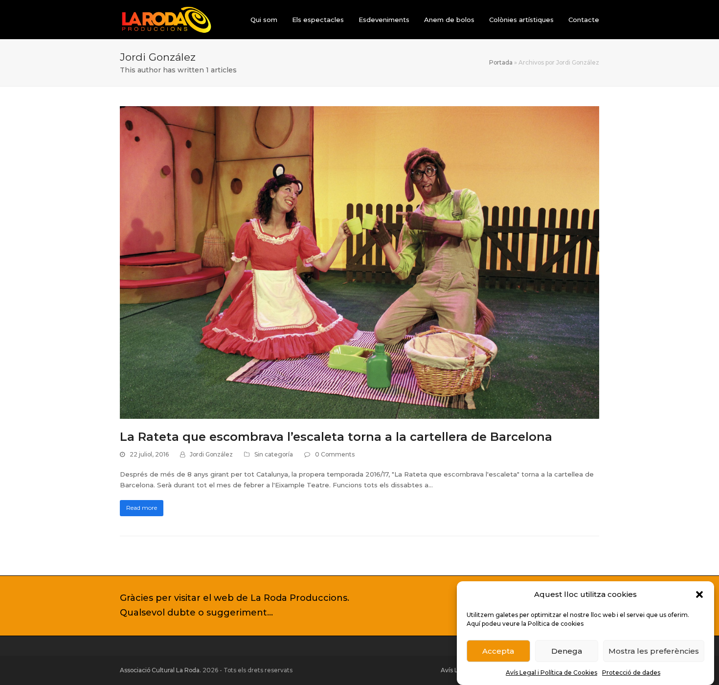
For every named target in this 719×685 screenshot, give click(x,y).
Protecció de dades (631, 672)
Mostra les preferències (653, 651)
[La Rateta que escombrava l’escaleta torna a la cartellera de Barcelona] (359, 262)
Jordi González (211, 454)
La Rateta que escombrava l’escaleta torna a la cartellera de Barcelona (336, 437)
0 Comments (335, 454)
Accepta (498, 651)
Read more (141, 507)
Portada (501, 62)
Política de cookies (556, 623)
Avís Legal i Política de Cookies (551, 672)
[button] (699, 594)
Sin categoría (273, 454)
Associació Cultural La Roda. (160, 670)
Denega (566, 651)
